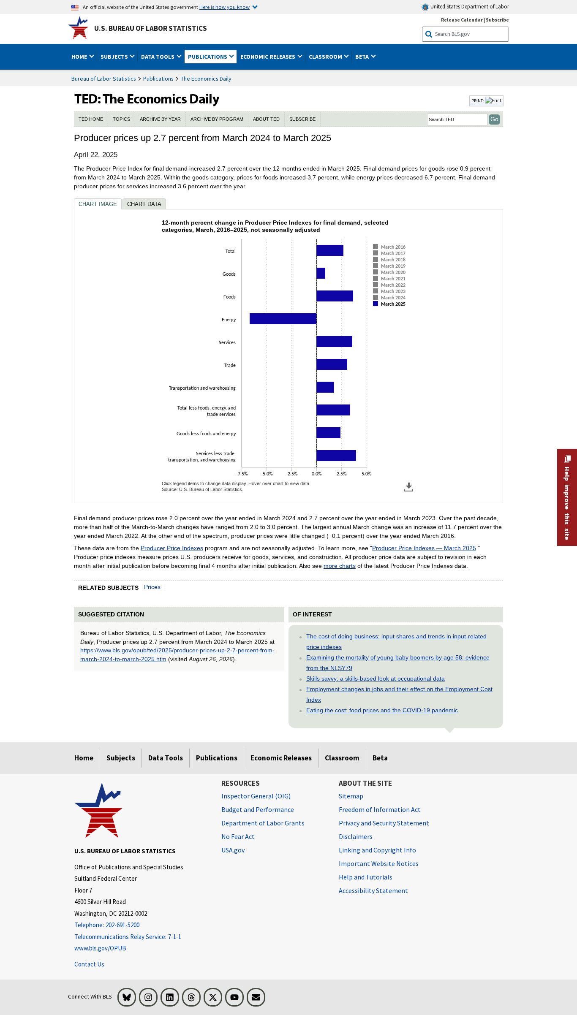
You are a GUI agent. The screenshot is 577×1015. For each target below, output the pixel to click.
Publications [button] (208, 56)
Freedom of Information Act (380, 809)
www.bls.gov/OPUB (100, 948)
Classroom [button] (326, 56)
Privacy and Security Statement (384, 823)
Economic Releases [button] (268, 56)
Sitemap (351, 796)
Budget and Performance (257, 809)
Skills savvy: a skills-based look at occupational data (375, 678)
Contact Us (89, 964)
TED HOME (91, 119)
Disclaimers (356, 836)
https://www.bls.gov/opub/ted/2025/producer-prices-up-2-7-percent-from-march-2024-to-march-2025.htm (177, 654)
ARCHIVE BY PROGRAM (217, 119)
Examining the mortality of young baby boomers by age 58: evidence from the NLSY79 (398, 662)
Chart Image (98, 204)
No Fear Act (238, 836)
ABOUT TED (266, 119)
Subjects (120, 758)
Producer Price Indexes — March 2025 (424, 548)
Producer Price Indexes (172, 548)
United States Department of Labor (469, 6)
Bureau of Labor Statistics (103, 78)
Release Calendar (462, 19)
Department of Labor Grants (263, 823)
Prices (152, 586)
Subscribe (497, 19)
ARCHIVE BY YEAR (160, 119)
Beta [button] (362, 56)
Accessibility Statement (373, 890)
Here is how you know (224, 6)
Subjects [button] (115, 56)
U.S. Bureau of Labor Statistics (150, 28)
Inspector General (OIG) (256, 796)
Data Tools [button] (158, 56)
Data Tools (165, 758)
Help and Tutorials (365, 877)
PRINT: (478, 100)
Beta (380, 758)
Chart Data (144, 204)
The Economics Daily (206, 78)
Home (83, 758)
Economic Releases (281, 758)
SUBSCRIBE (302, 119)
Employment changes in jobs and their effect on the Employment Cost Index (399, 694)
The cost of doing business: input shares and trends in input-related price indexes (396, 641)
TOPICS (121, 119)
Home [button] (79, 56)
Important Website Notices (379, 863)
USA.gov (233, 850)
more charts (340, 565)
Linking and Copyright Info (377, 850)
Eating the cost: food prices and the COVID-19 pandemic (382, 710)
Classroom (342, 758)
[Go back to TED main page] (271, 101)
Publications (158, 78)
